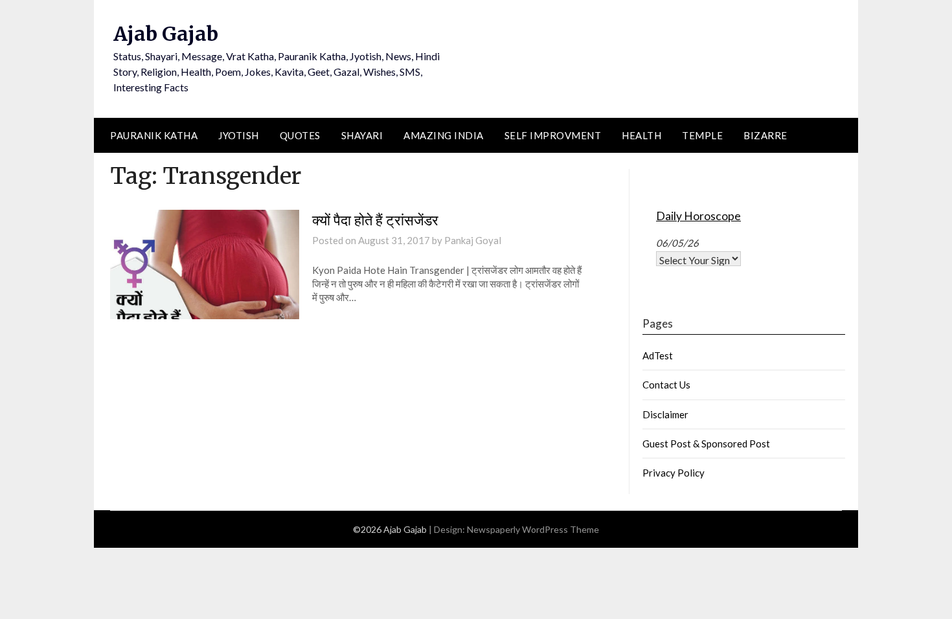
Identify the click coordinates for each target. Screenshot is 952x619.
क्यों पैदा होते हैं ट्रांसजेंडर (375, 220)
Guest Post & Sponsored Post (706, 443)
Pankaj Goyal (472, 240)
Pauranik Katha (154, 135)
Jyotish (238, 135)
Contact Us (666, 384)
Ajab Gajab (165, 33)
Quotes (300, 135)
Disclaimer (665, 414)
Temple (702, 135)
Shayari (362, 135)
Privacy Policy (673, 472)
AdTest (657, 355)
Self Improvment (553, 135)
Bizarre (765, 135)
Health (641, 135)
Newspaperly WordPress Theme (533, 529)
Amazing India (443, 135)
